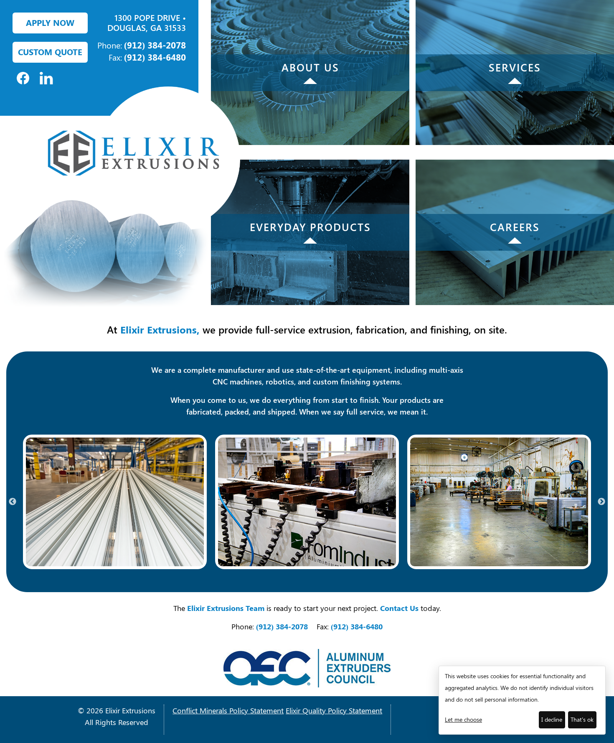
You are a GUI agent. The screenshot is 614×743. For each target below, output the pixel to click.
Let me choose (463, 719)
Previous (12, 502)
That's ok (582, 719)
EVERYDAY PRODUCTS (310, 227)
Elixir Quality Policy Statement (334, 710)
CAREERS (515, 227)
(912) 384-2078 (155, 45)
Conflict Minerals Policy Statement (228, 710)
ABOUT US (310, 67)
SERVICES (515, 67)
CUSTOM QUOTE (50, 51)
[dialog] (522, 700)
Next (601, 502)
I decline (551, 719)
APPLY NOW (50, 22)
